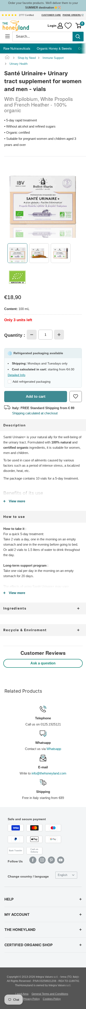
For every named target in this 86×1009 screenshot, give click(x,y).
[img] (9, 15)
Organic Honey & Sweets (54, 48)
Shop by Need (27, 58)
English (62, 875)
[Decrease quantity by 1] (32, 335)
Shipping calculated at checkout (35, 413)
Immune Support (53, 58)
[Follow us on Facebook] (32, 860)
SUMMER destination (39, 7)
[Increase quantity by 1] (59, 335)
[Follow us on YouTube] (60, 860)
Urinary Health (18, 63)
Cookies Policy (52, 998)
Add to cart (35, 396)
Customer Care (51, 15)
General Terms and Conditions (50, 993)
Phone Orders (72, 15)
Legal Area (21, 993)
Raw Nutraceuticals (16, 48)
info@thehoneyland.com (49, 773)
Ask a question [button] (43, 663)
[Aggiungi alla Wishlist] (75, 396)
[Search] (78, 36)
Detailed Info (16, 375)
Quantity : (14, 335)
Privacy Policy (31, 998)
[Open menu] (7, 36)
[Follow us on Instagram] (42, 860)
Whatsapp (54, 749)
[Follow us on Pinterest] (51, 860)
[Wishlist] (68, 26)
